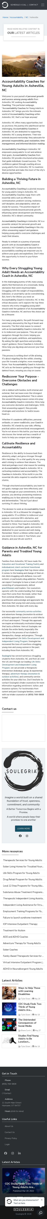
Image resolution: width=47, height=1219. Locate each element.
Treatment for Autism (14, 930)
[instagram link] (12, 1153)
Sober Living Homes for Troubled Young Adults (23, 866)
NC (26, 17)
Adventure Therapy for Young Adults (22, 943)
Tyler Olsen (25, 999)
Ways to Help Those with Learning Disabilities (29, 991)
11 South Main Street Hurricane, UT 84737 (11, 1104)
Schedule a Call (19, 5)
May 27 (38, 1030)
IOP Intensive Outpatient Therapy (20, 924)
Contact (33, 5)
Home (5, 17)
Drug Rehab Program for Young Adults (22, 879)
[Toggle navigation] (41, 5)
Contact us (9, 709)
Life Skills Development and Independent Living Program (23, 640)
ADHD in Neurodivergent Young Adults (23, 968)
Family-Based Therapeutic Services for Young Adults (23, 956)
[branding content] (5, 5)
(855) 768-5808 (9, 1084)
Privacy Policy (11, 1138)
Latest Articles (27, 33)
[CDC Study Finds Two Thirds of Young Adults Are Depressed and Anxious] (9, 1009)
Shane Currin (26, 1030)
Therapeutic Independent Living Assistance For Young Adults (23, 898)
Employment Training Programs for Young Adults (23, 911)
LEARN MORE (23, 828)
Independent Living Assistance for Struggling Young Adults (23, 904)
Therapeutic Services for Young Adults (22, 860)
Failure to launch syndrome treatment (22, 917)
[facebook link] (5, 1153)
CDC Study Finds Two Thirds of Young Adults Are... (29, 1007)
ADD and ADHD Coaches (15, 936)
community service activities (28, 611)
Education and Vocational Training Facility (21, 564)
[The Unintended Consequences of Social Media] (9, 1024)
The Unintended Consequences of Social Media (27, 1022)
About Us (9, 1126)
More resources (12, 851)
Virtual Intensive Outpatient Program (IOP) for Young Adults (23, 962)
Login (7, 1144)
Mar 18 (37, 1015)
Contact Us (10, 1132)
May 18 (37, 999)
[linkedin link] (19, 1153)
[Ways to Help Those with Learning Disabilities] (9, 993)
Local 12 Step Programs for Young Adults (23, 885)
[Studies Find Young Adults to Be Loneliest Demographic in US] (9, 1040)
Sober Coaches (10, 949)
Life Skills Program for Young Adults (21, 873)
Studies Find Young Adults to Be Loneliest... (28, 1038)
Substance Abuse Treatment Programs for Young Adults (23, 892)
